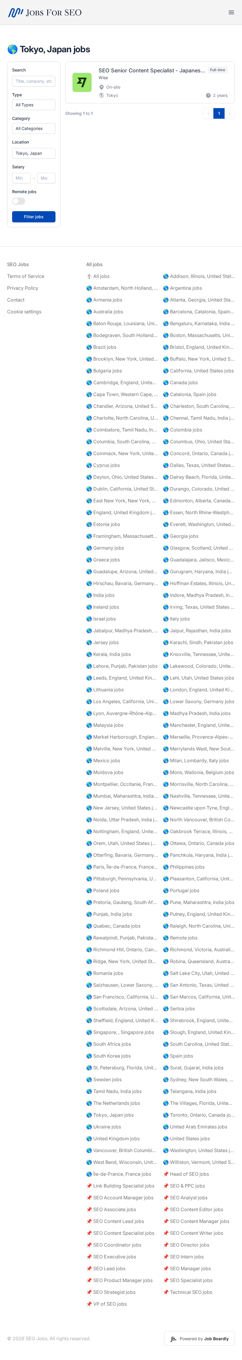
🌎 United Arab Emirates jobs (195, 1127)
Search (19, 69)
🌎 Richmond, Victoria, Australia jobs (199, 949)
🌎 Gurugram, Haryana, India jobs (199, 571)
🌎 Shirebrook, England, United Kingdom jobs (199, 1020)
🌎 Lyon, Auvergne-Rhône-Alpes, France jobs (122, 713)
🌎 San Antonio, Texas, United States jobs (199, 985)
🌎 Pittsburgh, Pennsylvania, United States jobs (122, 879)
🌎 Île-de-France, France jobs (118, 1174)
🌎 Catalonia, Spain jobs (189, 394)
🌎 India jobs (100, 595)
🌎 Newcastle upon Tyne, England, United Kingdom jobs (199, 808)
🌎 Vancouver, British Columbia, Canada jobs (122, 1150)
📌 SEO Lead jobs (105, 1268)
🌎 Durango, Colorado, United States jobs (199, 489)
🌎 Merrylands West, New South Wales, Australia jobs (199, 749)
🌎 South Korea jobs (108, 1056)
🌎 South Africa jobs (108, 1044)
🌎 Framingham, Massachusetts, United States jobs (122, 536)
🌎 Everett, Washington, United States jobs (199, 524)
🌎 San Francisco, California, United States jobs (122, 997)
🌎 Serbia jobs (179, 1009)
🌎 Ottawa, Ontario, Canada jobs (198, 843)
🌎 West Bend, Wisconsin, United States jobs (122, 1162)
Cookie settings (24, 312)
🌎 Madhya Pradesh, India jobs (196, 713)
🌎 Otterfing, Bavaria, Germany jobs (122, 855)
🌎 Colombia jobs (182, 430)
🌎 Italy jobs (176, 619)
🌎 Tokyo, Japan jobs (110, 1115)
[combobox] (33, 153)
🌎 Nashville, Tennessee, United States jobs (199, 796)
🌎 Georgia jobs (180, 536)
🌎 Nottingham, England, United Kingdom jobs (122, 831)
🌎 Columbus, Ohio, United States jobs (199, 441)
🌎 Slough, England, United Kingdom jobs (199, 1032)
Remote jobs (24, 191)
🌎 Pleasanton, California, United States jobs (199, 879)
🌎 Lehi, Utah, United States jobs (198, 678)
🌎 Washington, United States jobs (199, 1150)
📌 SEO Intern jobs (183, 1257)
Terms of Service (25, 276)
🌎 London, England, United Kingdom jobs (199, 690)
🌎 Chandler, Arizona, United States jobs (122, 406)
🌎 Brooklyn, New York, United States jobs (122, 359)
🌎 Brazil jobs (101, 347)
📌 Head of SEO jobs (186, 1174)
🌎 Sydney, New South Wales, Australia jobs (199, 1079)
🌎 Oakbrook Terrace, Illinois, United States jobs (199, 831)
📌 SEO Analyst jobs (185, 1198)
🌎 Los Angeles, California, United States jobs (122, 701)
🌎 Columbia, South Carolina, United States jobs (122, 441)
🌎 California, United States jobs (198, 371)
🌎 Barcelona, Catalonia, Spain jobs (199, 312)
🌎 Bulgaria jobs (104, 371)
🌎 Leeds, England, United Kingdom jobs (122, 678)
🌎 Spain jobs (178, 1056)
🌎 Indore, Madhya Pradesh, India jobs (199, 595)
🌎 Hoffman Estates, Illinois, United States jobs (199, 583)
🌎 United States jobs (186, 1138)
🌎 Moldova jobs (104, 772)
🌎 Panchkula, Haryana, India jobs (199, 855)
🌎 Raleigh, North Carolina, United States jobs (199, 926)
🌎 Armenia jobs (104, 300)
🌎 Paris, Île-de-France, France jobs (122, 867)
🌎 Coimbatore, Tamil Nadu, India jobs (122, 430)
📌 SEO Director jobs (186, 1245)
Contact (15, 300)
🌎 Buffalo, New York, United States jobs (199, 359)
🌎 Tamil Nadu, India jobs (114, 1091)
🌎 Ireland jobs (102, 607)
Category (21, 118)
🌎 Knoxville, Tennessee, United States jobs (199, 654)
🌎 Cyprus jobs (103, 465)
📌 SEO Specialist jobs (187, 1280)
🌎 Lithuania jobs (105, 690)
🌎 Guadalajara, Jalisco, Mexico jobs (199, 560)
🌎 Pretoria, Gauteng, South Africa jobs (122, 902)
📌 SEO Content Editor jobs (193, 1209)
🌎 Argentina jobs (182, 288)
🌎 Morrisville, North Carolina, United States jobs (199, 784)
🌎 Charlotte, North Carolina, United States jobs (122, 418)
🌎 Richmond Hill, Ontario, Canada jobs (122, 949)
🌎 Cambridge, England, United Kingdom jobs (122, 382)
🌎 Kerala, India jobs (108, 654)
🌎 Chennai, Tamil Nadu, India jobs (199, 418)
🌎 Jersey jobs (102, 642)
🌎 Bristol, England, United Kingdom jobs (199, 347)
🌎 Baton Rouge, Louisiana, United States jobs (122, 323)
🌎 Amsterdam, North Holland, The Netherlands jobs (122, 288)
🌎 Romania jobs (104, 973)
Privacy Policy (22, 288)
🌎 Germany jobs (105, 548)
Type (17, 94)
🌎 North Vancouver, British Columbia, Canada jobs (199, 819)
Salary (18, 166)
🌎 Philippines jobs (184, 867)
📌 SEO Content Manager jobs (196, 1221)
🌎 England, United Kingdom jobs (122, 512)
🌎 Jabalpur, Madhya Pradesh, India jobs (122, 630)
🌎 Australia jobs (104, 312)
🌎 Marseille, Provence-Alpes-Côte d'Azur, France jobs (199, 737)
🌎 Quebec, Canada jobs (113, 926)
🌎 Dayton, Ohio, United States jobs (122, 477)
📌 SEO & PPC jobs (184, 1186)
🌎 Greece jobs (103, 560)
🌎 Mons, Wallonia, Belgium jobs (198, 772)
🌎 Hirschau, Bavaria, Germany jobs (122, 583)
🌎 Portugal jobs (181, 890)
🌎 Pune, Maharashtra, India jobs (198, 902)
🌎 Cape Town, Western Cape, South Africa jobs (122, 394)
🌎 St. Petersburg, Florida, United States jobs (122, 1068)
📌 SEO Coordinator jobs (113, 1245)
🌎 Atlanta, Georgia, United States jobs (199, 300)
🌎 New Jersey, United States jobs (122, 808)
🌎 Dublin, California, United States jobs (122, 489)
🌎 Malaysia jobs (104, 725)
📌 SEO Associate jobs (111, 1209)
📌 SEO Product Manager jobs (119, 1280)
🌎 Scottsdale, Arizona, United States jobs (122, 1009)
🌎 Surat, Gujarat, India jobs (193, 1068)
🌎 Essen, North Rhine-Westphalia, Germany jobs (199, 512)
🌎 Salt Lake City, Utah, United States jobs (199, 973)
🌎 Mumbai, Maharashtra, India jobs (122, 796)
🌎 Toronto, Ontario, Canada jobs (199, 1115)
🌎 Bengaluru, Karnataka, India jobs (199, 323)
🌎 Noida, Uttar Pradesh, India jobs (122, 819)
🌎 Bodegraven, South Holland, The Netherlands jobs (122, 335)
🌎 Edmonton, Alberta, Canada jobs (199, 501)
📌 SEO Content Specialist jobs (120, 1233)
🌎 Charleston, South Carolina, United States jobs (199, 406)
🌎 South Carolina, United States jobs (199, 1044)
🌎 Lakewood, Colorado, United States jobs (199, 666)
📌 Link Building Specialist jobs (120, 1186)
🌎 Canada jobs (180, 382)
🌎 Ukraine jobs (103, 1127)
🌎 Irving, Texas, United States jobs (199, 607)
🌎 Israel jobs (101, 619)
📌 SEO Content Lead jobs (115, 1221)
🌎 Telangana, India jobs (189, 1091)
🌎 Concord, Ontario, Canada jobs (199, 453)
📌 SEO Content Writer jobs (193, 1233)
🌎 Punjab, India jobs (109, 914)
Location (20, 141)
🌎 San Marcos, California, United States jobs (199, 997)
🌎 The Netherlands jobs (113, 1103)
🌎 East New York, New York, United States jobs (122, 501)
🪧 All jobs (97, 276)
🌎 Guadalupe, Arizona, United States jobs (122, 571)
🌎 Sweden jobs (104, 1079)
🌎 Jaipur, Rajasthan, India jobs (197, 630)
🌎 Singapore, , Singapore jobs (120, 1032)
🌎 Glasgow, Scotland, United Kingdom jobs (199, 548)
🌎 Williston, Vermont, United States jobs (199, 1162)
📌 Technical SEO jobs (187, 1292)
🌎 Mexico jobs (103, 760)
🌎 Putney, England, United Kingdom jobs (199, 914)
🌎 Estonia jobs (103, 524)
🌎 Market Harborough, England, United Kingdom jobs (122, 737)
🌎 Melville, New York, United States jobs (122, 749)
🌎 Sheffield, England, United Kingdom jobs (122, 1020)
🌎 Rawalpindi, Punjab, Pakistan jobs (122, 938)
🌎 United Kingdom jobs (113, 1138)
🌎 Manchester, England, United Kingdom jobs (199, 725)
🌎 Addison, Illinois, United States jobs (199, 276)
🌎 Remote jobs (180, 938)
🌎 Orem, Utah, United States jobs (122, 843)
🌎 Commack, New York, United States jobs (122, 453)
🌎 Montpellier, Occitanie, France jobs (122, 784)
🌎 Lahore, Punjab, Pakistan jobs (122, 666)
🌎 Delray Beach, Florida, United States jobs (199, 477)
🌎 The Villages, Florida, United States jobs (199, 1103)
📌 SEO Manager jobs (187, 1268)
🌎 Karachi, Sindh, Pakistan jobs (198, 642)
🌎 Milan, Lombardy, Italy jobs (196, 760)
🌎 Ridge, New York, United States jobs (122, 961)
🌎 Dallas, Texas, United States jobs (199, 465)
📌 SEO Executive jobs (111, 1257)
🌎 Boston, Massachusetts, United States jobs (199, 335)
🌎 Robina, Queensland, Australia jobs (199, 961)
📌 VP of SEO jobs (106, 1304)
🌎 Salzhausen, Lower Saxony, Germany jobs (122, 985)
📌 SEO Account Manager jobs (119, 1198)
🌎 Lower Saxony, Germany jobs (198, 701)
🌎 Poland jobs (102, 890)
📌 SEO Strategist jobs (110, 1292)
